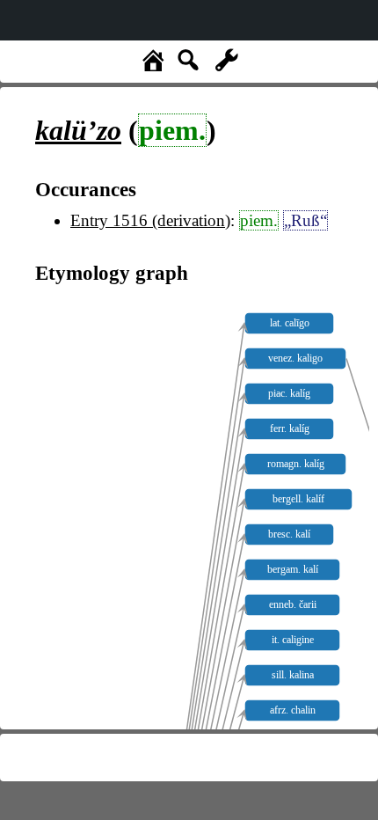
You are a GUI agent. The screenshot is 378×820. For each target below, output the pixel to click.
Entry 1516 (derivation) (150, 220)
